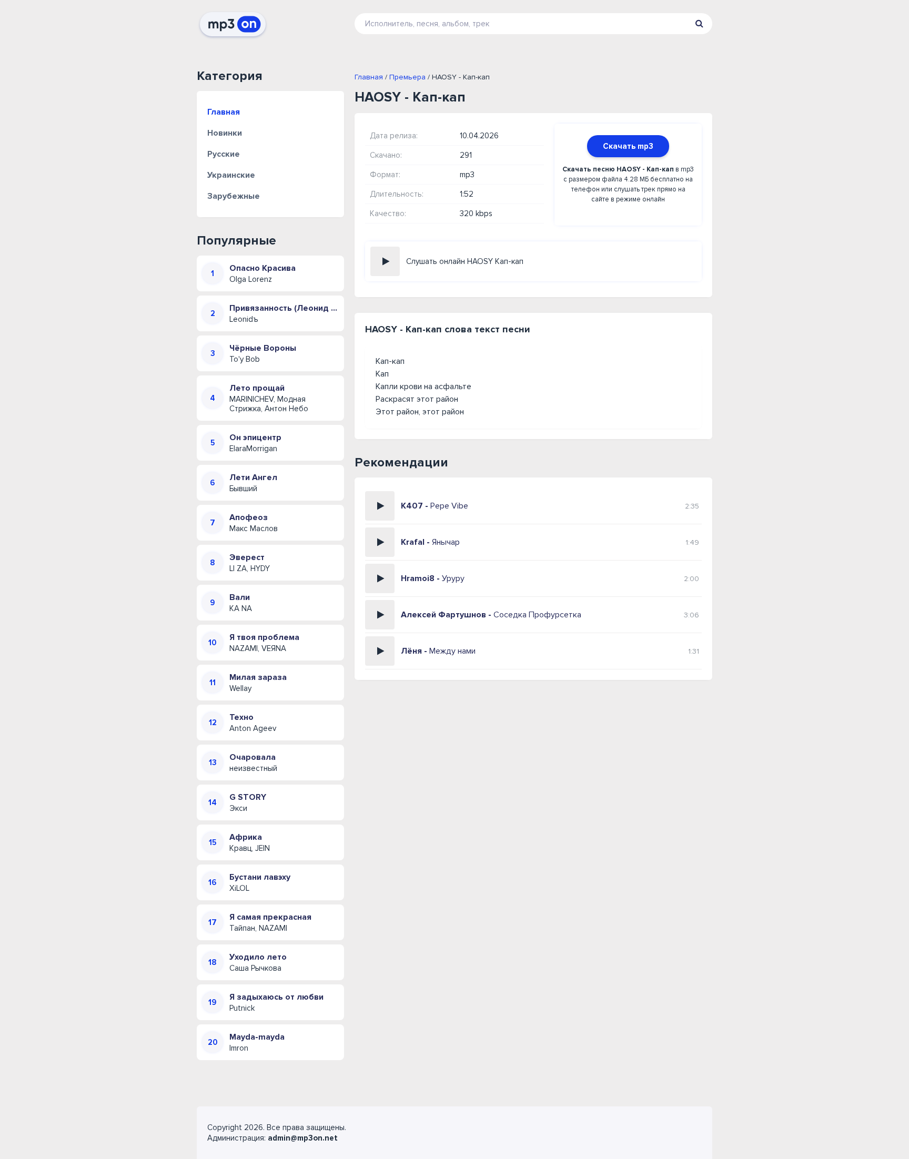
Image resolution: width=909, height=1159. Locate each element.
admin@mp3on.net (303, 1138)
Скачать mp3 (628, 146)
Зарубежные (233, 196)
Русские (223, 154)
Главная (223, 112)
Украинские (231, 175)
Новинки (224, 133)
